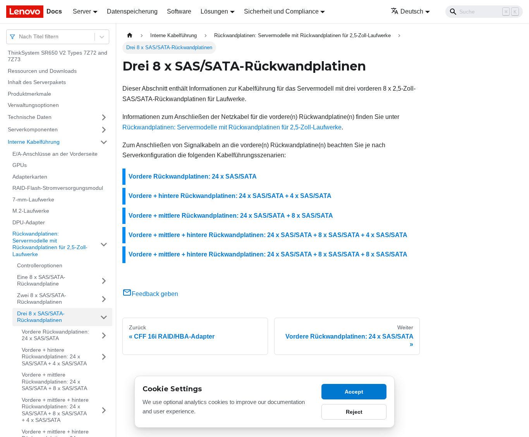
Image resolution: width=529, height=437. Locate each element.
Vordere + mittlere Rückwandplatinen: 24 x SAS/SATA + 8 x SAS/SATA (54, 382)
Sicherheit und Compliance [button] (281, 11)
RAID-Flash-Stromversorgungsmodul (57, 188)
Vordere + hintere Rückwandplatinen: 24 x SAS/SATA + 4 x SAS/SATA (54, 356)
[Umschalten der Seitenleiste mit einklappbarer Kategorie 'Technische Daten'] (103, 117)
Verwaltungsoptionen (33, 105)
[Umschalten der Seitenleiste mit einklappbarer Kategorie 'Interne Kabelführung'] (103, 142)
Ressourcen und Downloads (42, 71)
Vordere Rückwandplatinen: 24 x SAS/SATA (55, 335)
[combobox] (20, 36)
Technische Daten (30, 117)
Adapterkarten (29, 177)
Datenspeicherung (132, 11)
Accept (354, 392)
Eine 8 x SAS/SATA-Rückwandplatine (41, 280)
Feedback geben (155, 294)
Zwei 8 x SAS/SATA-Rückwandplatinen (41, 298)
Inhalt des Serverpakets (37, 82)
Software (179, 11)
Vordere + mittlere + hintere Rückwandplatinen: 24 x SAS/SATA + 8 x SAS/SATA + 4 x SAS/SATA (55, 410)
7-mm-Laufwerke (33, 199)
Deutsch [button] (411, 11)
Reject (354, 412)
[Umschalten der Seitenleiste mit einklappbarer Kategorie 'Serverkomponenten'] (103, 130)
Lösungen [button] (214, 11)
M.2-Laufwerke (30, 211)
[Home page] (129, 35)
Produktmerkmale (29, 94)
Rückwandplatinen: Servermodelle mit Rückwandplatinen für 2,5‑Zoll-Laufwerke (50, 244)
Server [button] (82, 11)
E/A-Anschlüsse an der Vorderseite (55, 154)
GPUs (19, 165)
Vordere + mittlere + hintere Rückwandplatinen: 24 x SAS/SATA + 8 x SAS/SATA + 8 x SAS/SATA (268, 254)
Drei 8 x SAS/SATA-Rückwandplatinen (41, 316)
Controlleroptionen (39, 266)
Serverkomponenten (33, 129)
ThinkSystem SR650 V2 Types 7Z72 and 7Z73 (57, 56)
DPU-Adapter (28, 222)
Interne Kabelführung (34, 142)
